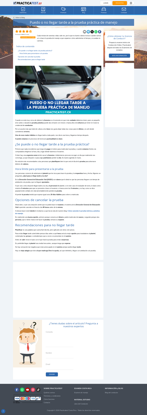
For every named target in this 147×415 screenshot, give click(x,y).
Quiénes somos (49, 392)
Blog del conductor (111, 392)
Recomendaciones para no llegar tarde (31, 59)
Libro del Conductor (81, 404)
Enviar (52, 374)
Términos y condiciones (52, 396)
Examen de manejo (81, 392)
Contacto (47, 402)
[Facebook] (99, 31)
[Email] (84, 31)
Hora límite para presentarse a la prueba (33, 53)
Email (48, 364)
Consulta (49, 332)
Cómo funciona (49, 399)
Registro (120, 3)
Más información (119, 55)
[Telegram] (88, 31)
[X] (92, 31)
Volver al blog (20, 17)
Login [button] (105, 3)
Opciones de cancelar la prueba (29, 57)
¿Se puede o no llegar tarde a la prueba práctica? (35, 51)
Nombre (49, 353)
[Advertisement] (58, 290)
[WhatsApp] (95, 31)
